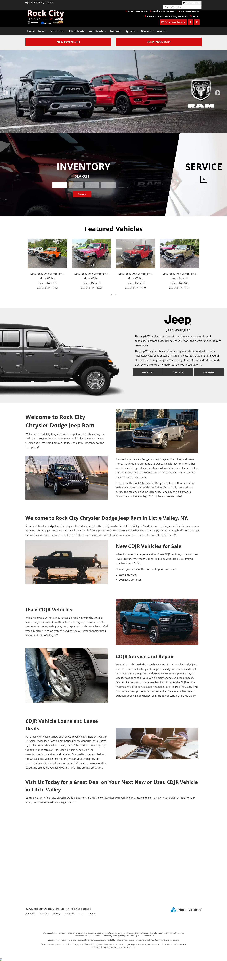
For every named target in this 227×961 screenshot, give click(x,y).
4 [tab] (113, 127)
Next (223, 94)
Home (31, 31)
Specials (130, 31)
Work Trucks (96, 31)
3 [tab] (108, 127)
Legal (81, 911)
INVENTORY (147, 369)
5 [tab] (118, 127)
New (41, 31)
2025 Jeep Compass (130, 577)
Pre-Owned (56, 31)
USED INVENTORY (159, 42)
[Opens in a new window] (190, 22)
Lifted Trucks (77, 31)
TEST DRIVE (178, 369)
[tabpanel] (113, 91)
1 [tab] (99, 127)
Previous (12, 94)
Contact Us (69, 911)
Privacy (56, 911)
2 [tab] (104, 127)
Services (146, 31)
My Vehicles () (36, 2)
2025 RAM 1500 (128, 573)
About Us (30, 911)
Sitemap (92, 911)
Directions (44, 911)
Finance (115, 31)
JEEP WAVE (208, 369)
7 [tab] (127, 127)
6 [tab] (122, 127)
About (161, 31)
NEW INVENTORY (68, 42)
